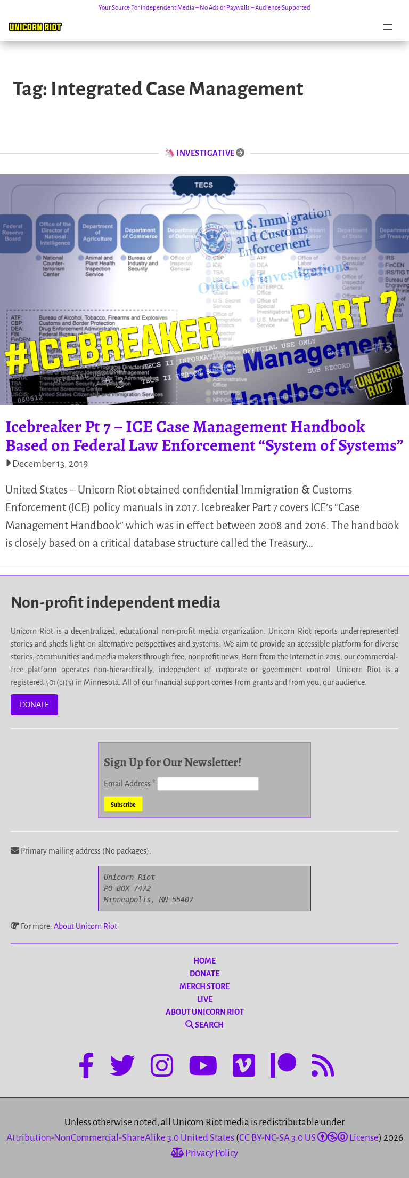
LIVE (204, 999)
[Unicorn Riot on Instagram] (162, 1067)
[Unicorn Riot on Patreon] (283, 1067)
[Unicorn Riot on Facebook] (86, 1067)
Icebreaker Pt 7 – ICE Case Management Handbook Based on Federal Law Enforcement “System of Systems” (204, 436)
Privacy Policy (211, 1153)
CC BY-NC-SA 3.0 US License (309, 1138)
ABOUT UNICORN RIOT (205, 1012)
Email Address (130, 783)
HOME (204, 961)
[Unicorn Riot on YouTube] (202, 1067)
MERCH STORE (204, 986)
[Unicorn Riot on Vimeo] (244, 1067)
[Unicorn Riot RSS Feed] (322, 1067)
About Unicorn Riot (85, 926)
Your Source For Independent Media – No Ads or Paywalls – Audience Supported (204, 7)
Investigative (205, 153)
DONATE (34, 705)
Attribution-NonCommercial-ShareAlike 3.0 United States (120, 1138)
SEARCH (209, 1025)
